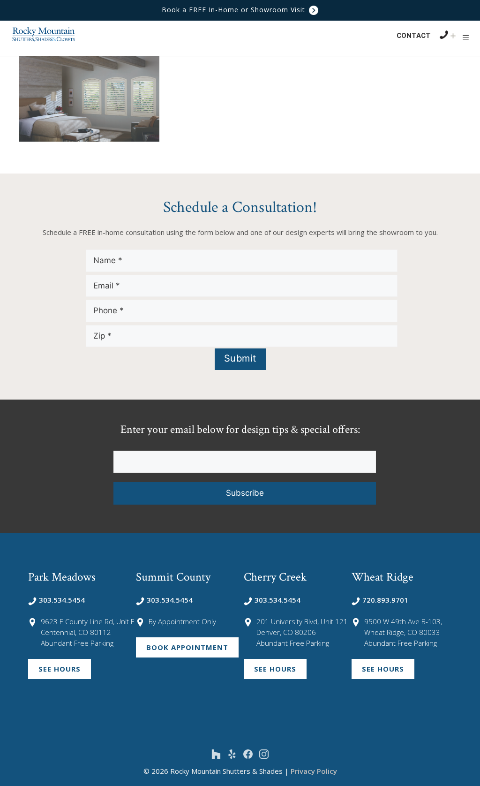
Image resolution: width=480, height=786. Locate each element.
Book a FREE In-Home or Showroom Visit (235, 9)
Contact (414, 35)
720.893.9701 (385, 600)
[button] (465, 37)
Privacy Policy (314, 771)
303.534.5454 (62, 600)
